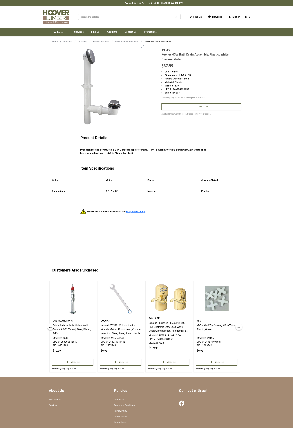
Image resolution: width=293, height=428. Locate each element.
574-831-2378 (136, 3)
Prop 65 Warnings (135, 211)
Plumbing (82, 41)
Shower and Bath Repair (126, 41)
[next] (238, 326)
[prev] (50, 326)
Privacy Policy (120, 411)
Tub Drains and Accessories (157, 41)
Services (53, 405)
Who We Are (55, 399)
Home (55, 41)
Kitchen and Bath (101, 41)
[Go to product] (72, 299)
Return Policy (120, 422)
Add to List (203, 107)
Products (67, 41)
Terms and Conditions (124, 405)
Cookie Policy (120, 416)
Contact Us (119, 399)
